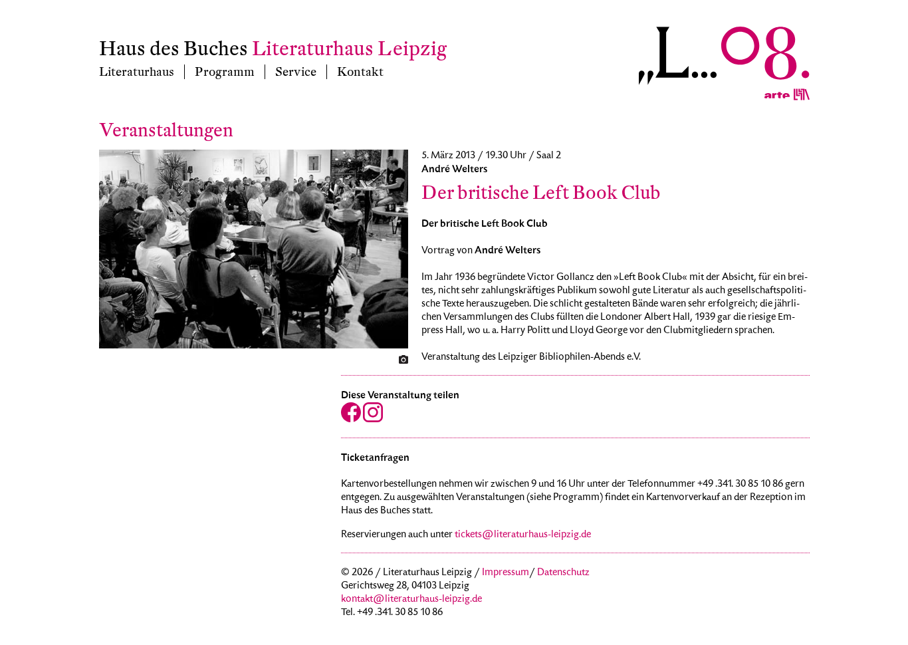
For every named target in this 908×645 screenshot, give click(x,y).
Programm (225, 71)
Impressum (505, 573)
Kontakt (360, 71)
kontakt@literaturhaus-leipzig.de (411, 599)
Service (295, 71)
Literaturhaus (136, 71)
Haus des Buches (173, 49)
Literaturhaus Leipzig (349, 49)
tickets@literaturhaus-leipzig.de (523, 535)
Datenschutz (563, 573)
